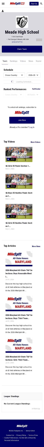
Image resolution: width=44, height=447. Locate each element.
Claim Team (22, 49)
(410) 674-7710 (17, 42)
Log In (31, 127)
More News (36, 246)
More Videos (35, 142)
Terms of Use (33, 435)
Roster (38, 61)
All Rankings (36, 409)
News (31, 61)
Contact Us (10, 435)
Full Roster (36, 89)
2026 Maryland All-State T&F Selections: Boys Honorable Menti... (19, 273)
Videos (23, 61)
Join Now (22, 120)
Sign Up (34, 4)
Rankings (13, 61)
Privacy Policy (21, 435)
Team (5, 61)
